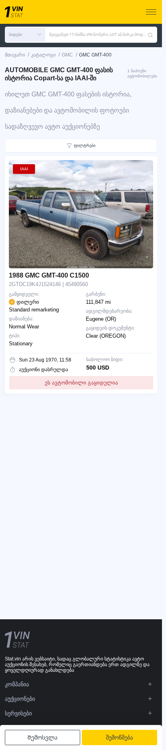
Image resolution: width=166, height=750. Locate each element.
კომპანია (17, 684)
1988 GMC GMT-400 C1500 (49, 275)
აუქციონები (20, 699)
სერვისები (18, 713)
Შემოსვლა (42, 737)
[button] (25, 34)
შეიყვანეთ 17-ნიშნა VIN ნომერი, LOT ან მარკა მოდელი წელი (98, 34)
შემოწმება (119, 737)
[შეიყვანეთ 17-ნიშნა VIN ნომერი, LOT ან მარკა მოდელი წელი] (150, 34)
